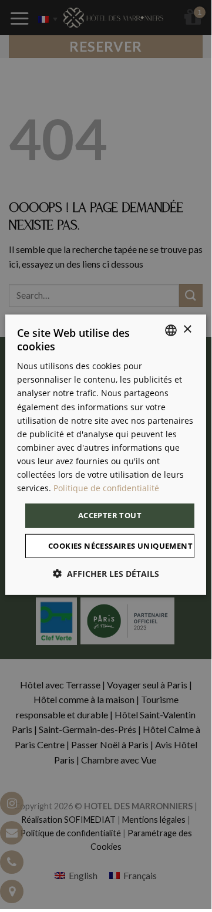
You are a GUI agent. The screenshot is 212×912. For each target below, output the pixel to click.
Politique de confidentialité (106, 488)
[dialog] (105, 454)
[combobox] (171, 330)
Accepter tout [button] (110, 515)
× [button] (187, 329)
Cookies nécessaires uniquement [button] (120, 546)
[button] (106, 573)
